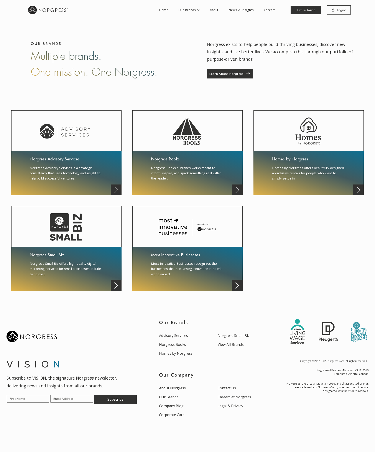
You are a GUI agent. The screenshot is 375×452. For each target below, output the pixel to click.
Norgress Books (165, 159)
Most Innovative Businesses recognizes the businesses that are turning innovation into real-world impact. (186, 268)
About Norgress (172, 387)
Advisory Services (173, 335)
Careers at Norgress (234, 396)
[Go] (116, 189)
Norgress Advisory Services (55, 159)
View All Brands (231, 344)
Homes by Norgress (290, 159)
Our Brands (168, 396)
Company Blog (171, 405)
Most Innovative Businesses (175, 255)
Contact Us (227, 387)
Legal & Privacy (230, 405)
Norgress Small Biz (47, 255)
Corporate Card (172, 414)
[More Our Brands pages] (198, 10)
